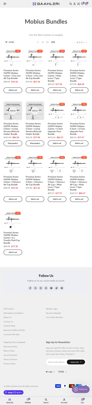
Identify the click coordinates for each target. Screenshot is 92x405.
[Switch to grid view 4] (53, 42)
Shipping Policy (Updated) (14, 342)
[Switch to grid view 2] (42, 42)
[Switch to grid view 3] (47, 42)
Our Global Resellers (54, 317)
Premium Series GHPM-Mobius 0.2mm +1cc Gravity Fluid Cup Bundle (12, 237)
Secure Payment (10, 355)
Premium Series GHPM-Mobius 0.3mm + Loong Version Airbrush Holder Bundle (33, 128)
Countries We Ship (11, 334)
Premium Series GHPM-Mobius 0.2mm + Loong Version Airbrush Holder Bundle (11, 128)
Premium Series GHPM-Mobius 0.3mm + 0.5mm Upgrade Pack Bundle (77, 128)
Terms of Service (10, 359)
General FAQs (9, 326)
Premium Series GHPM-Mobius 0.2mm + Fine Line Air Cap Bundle (12, 74)
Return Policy (9, 351)
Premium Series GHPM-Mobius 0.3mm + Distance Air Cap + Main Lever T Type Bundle (56, 183)
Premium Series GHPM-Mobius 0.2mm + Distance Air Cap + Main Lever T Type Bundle (78, 183)
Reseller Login (51, 309)
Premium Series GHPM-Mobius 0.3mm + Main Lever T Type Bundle (77, 75)
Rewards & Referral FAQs (14, 330)
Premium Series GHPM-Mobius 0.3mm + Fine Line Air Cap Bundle (34, 74)
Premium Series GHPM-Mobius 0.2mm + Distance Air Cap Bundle (12, 180)
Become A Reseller (53, 313)
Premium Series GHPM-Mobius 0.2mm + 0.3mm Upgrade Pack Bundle (55, 128)
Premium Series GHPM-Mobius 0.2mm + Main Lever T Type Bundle (55, 75)
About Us (8, 317)
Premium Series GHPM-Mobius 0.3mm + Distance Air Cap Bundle (34, 180)
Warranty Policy (10, 346)
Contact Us (8, 321)
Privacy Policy (9, 363)
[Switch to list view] (38, 42)
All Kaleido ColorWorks (13, 313)
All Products (9, 309)
